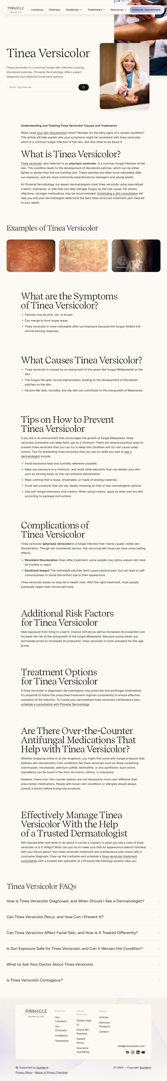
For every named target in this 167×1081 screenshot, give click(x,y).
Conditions (72, 9)
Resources (117, 9)
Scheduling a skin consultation (117, 193)
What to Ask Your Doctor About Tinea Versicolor (50, 964)
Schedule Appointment (146, 9)
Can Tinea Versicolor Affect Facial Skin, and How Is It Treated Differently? (72, 932)
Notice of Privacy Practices (51, 1072)
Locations (37, 9)
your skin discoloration (52, 133)
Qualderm (42, 1067)
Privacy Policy (24, 1072)
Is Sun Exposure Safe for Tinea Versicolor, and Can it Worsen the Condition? (75, 948)
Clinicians (54, 9)
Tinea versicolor (31, 163)
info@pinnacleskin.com (131, 1046)
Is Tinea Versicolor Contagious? (35, 980)
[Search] (83, 87)
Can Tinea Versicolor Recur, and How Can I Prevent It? (55, 916)
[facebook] (127, 1052)
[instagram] (132, 1052)
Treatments (95, 9)
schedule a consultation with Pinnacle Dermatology (55, 704)
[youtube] (143, 1052)
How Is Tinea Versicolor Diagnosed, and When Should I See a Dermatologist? (75, 901)
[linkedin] (138, 1052)
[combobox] (42, 87)
